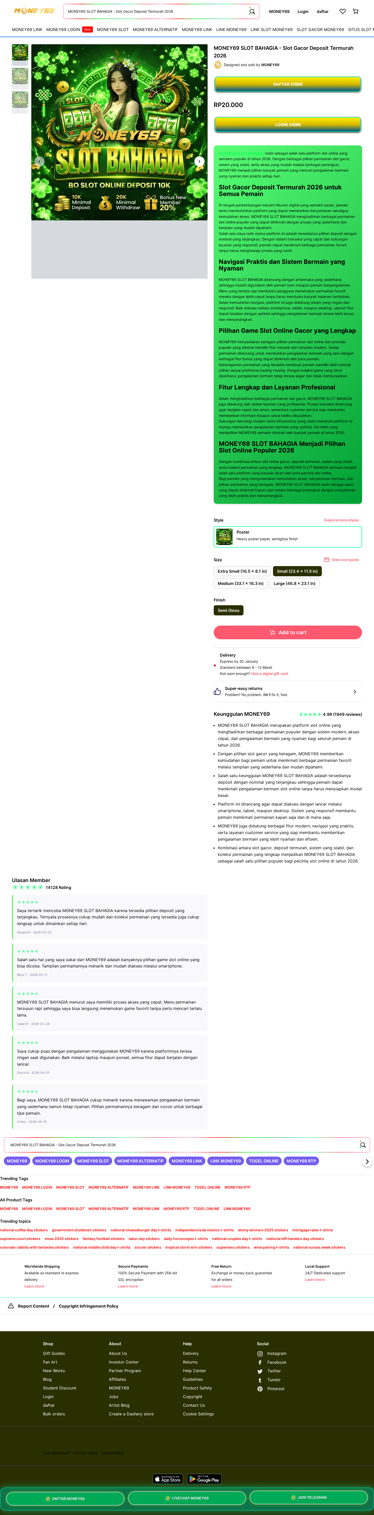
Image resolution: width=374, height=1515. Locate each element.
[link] (17, 1161)
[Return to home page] (35, 11)
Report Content (33, 1306)
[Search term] (252, 11)
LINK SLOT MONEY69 (272, 29)
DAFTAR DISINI (288, 84)
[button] (20, 55)
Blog (47, 1379)
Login (48, 1396)
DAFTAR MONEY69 (68, 1499)
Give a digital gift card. (270, 673)
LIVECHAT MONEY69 (190, 1499)
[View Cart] (356, 11)
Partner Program (125, 1370)
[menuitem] (27, 29)
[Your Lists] (343, 11)
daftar (49, 1405)
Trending (9, 1178)
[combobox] (161, 11)
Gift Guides (54, 1353)
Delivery (191, 1353)
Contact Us (194, 1405)
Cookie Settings (198, 1414)
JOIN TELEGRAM (312, 1498)
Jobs (113, 1396)
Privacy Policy (85, 1453)
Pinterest (275, 1388)
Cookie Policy (113, 1453)
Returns (190, 1362)
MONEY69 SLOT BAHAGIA (241, 153)
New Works (54, 1370)
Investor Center (124, 1362)
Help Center (194, 1370)
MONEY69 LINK (27, 29)
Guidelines (193, 1379)
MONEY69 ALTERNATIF (155, 29)
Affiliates (117, 1379)
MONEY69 (119, 1387)
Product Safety (197, 1387)
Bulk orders (54, 1413)
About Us (118, 1353)
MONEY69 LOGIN (68, 29)
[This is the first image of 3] (39, 161)
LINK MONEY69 (231, 29)
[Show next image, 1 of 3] (199, 161)
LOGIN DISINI (288, 124)
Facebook (276, 1362)
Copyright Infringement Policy (88, 1306)
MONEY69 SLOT (113, 29)
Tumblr (274, 1379)
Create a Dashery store (131, 1413)
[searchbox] (187, 1145)
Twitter (274, 1370)
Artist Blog (119, 1405)
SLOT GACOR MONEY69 (320, 29)
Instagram (276, 1353)
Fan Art (50, 1362)
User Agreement (56, 1453)
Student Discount (59, 1387)
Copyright (192, 1396)
